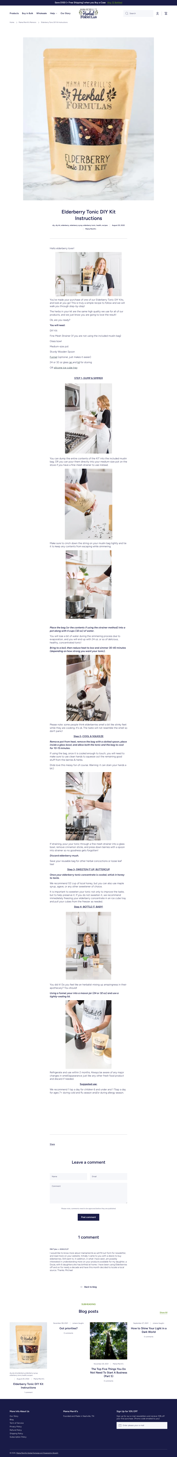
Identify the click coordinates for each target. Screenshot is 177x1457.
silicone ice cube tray (65, 367)
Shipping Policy (16, 1433)
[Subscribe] (163, 1425)
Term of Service (17, 1423)
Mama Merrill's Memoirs (27, 22)
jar (71, 362)
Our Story (14, 1416)
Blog (12, 1419)
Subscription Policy (18, 1437)
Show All (163, 1312)
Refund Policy (16, 1430)
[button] (52, 1144)
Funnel (53, 357)
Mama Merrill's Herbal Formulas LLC (29, 1453)
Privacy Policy (16, 1426)
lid (78, 362)
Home (12, 22)
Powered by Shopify (50, 1453)
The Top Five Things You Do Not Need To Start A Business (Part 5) (108, 1372)
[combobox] (138, 13)
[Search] (125, 13)
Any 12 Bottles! (114, 2)
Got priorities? (68, 1328)
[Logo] (88, 13)
